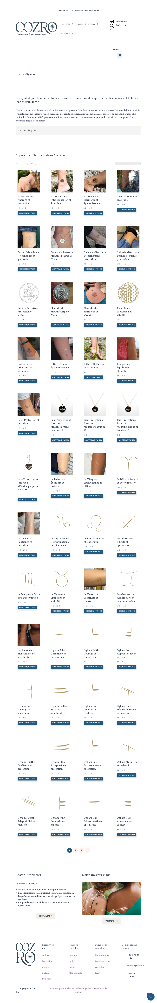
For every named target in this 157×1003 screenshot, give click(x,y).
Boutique (73, 955)
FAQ (97, 972)
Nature (45, 972)
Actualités (100, 966)
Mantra (45, 966)
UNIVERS (79, 24)
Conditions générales (83, 988)
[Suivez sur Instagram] (131, 989)
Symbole (46, 978)
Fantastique (47, 961)
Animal (45, 955)
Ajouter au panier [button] (60, 269)
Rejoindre (45, 916)
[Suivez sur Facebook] (126, 989)
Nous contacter (102, 961)
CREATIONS (66, 24)
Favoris (72, 966)
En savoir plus (102, 955)
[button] (24, 173)
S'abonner (111, 921)
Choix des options (27, 213)
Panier (72, 961)
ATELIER (91, 24)
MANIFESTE (65, 33)
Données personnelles (60, 988)
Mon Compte (75, 972)
